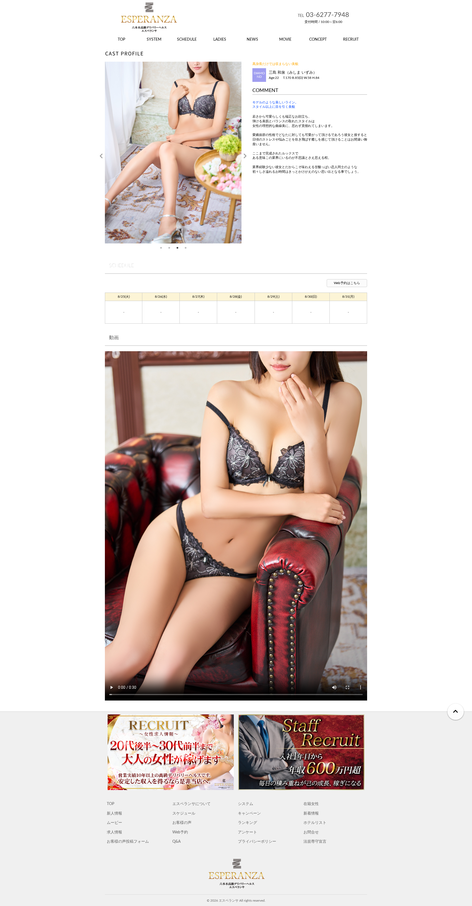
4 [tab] (185, 247)
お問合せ (311, 832)
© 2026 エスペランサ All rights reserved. (236, 900)
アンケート (247, 832)
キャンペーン (249, 813)
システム (245, 804)
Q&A (176, 841)
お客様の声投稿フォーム (128, 841)
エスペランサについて (191, 804)
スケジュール (183, 813)
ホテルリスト (314, 823)
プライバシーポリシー (257, 841)
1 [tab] (161, 247)
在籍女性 (311, 804)
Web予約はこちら (347, 283)
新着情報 (311, 813)
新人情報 (114, 813)
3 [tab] (177, 247)
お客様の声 (181, 823)
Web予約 (180, 832)
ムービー (114, 823)
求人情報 (114, 832)
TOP (110, 804)
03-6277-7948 (323, 15)
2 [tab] (169, 247)
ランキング (247, 823)
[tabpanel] (173, 153)
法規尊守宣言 (314, 841)
